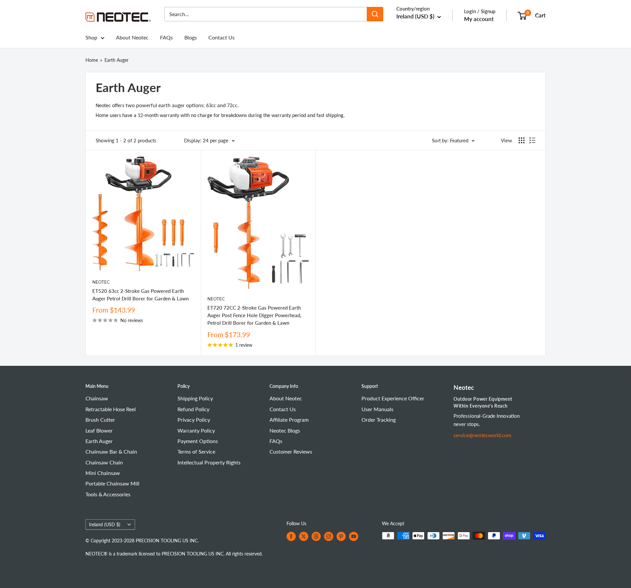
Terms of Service (196, 451)
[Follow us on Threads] (316, 536)
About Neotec (132, 37)
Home (91, 60)
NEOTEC (101, 282)
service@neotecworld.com (482, 435)
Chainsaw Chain (104, 462)
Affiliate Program (289, 419)
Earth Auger (117, 60)
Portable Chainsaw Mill (112, 483)
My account (479, 18)
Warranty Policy (196, 430)
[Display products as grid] (522, 140)
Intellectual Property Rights (209, 462)
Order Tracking (379, 419)
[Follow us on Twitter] (303, 536)
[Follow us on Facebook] (291, 536)
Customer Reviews (290, 451)
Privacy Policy (193, 419)
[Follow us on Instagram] (328, 536)
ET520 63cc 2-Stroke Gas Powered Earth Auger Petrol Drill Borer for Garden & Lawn (140, 294)
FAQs (166, 37)
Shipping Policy (195, 398)
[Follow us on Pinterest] (341, 536)
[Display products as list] (532, 140)
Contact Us (221, 37)
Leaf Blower (99, 430)
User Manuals (377, 409)
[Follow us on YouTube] (353, 536)
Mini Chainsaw (102, 473)
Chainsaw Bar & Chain (111, 451)
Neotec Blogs (284, 430)
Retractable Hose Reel (110, 409)
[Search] (375, 14)
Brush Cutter (100, 419)
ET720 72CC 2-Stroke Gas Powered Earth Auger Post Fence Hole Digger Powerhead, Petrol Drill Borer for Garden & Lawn (254, 315)
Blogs (190, 37)
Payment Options (197, 441)
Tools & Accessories (107, 494)
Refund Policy (193, 409)
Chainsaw (96, 398)
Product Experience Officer (393, 398)
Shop (91, 37)
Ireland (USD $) (104, 524)
